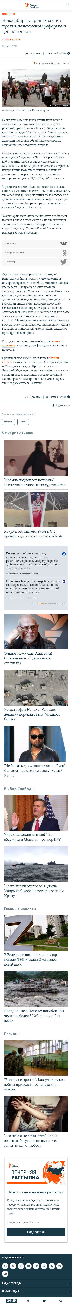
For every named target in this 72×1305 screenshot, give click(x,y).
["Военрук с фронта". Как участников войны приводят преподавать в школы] (36, 1058)
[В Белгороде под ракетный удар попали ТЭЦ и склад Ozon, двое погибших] (36, 933)
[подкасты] (28, 1301)
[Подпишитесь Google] (5, 1266)
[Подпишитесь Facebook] (13, 1266)
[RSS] (52, 1266)
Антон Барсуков (11, 39)
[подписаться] (5, 1274)
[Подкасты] (59, 1266)
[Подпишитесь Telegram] (36, 1266)
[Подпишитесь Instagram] (44, 1266)
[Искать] (61, 1301)
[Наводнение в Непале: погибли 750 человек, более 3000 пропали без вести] (36, 989)
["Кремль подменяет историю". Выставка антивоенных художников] (36, 458)
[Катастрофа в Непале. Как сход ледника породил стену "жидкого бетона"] (36, 688)
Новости (8, 14)
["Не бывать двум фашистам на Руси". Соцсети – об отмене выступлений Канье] (36, 744)
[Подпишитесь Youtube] (28, 1266)
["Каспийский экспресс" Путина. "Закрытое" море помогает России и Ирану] (36, 864)
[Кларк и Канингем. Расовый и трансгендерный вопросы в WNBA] (36, 509)
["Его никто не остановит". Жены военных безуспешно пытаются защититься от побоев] (36, 1114)
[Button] (33, 54)
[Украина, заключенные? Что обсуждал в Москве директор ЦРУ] (36, 813)
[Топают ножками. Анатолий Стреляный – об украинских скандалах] (36, 631)
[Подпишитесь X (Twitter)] (21, 1266)
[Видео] (45, 1301)
